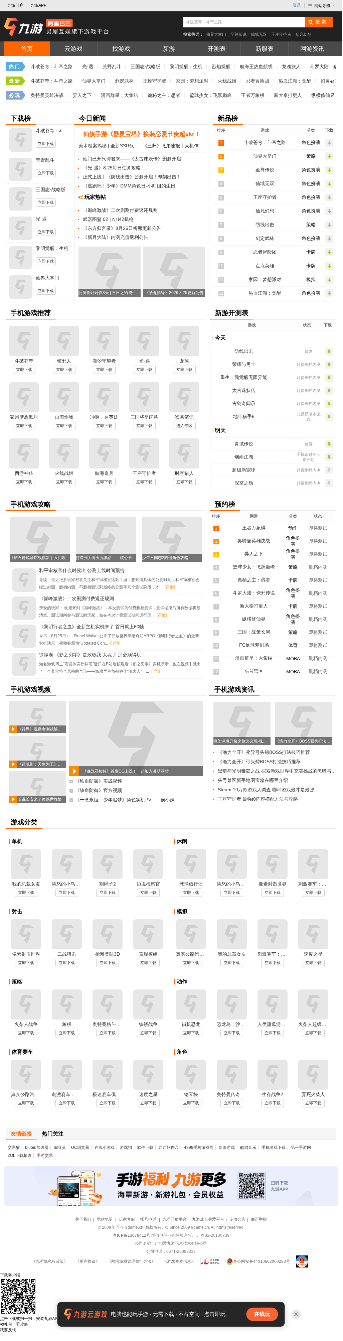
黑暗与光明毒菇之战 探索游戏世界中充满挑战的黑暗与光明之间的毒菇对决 (279, 771)
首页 (27, 48)
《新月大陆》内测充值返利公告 (115, 237)
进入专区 (184, 425)
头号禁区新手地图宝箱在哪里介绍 (253, 780)
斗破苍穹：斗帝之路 (52, 66)
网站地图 (105, 1219)
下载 (10, 1275)
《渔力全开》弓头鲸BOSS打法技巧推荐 (259, 761)
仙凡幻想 (304, 34)
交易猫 (14, 1147)
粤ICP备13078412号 (131, 1235)
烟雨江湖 (243, 456)
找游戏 (121, 48)
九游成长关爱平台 (208, 1219)
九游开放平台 (175, 1219)
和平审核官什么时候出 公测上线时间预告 (82, 570)
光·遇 (87, 66)
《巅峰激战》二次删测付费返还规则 (120, 210)
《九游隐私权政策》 (50, 1261)
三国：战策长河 (253, 632)
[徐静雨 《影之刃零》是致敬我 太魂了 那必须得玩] (24, 665)
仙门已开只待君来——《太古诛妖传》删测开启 (132, 158)
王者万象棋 (253, 95)
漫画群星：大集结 (119, 95)
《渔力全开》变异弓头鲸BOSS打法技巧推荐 (264, 752)
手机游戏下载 (274, 1147)
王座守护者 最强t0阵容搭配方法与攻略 (258, 799)
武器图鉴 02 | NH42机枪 (108, 219)
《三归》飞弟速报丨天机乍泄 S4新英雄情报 (174, 145)
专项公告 (237, 1219)
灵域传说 (243, 443)
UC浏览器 (80, 1147)
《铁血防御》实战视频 (98, 781)
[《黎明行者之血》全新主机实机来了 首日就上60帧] (24, 637)
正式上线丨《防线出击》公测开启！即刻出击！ (132, 176)
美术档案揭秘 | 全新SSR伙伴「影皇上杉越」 (109, 145)
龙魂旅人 (291, 66)
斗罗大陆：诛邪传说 (254, 592)
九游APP (38, 5)
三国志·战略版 (145, 66)
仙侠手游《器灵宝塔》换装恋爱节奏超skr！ (141, 134)
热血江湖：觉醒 (295, 81)
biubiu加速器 (36, 1147)
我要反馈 (8, 1330)
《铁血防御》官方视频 (98, 790)
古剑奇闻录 (243, 403)
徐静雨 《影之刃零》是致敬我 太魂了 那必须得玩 (90, 654)
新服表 (264, 48)
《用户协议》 (87, 1261)
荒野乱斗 (112, 66)
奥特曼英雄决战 (47, 95)
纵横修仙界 (323, 95)
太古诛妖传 (243, 390)
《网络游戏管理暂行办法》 (131, 1261)
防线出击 (264, 224)
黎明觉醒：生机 (186, 66)
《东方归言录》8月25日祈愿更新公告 (122, 228)
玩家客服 (127, 1219)
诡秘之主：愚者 (164, 95)
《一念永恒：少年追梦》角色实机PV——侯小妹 (125, 799)
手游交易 (45, 1155)
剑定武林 (124, 81)
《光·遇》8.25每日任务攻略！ (114, 167)
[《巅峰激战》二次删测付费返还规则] (24, 608)
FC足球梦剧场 (254, 645)
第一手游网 (301, 1147)
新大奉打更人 (288, 95)
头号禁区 (253, 671)
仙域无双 (259, 34)
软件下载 (145, 1147)
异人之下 (82, 95)
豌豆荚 (60, 1147)
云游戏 (73, 48)
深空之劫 (243, 483)
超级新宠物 (243, 470)
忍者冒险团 (257, 81)
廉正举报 (259, 1219)
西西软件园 (169, 1147)
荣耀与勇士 (243, 364)
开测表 (217, 48)
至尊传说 (238, 34)
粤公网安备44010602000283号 (261, 1261)
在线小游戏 (105, 1147)
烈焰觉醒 (221, 66)
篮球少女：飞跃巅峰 (211, 95)
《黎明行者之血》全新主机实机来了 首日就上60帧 (91, 626)
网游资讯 (312, 48)
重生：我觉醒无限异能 (243, 377)
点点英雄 (264, 265)
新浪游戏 (227, 1147)
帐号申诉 (148, 1219)
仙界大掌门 (216, 34)
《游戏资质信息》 (179, 1261)
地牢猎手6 (243, 416)
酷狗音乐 (248, 1147)
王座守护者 (281, 34)
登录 (297, 5)
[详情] (170, 587)
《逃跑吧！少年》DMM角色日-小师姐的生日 (129, 185)
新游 (169, 48)
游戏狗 (126, 1147)
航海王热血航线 (256, 66)
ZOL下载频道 (19, 1155)
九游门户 (15, 5)
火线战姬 (227, 81)
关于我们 (83, 1219)
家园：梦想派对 (192, 81)
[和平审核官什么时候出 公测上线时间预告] (24, 580)
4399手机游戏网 (198, 1147)
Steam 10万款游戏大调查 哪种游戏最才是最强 (266, 789)
